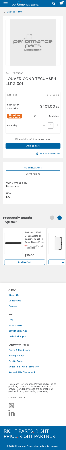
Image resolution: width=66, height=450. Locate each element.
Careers (12, 306)
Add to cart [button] (33, 146)
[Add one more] (57, 125)
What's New (15, 325)
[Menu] (5, 3)
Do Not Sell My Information (23, 366)
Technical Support (18, 336)
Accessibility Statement (21, 372)
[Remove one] (44, 125)
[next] (59, 218)
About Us (13, 295)
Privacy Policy (16, 355)
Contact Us (14, 300)
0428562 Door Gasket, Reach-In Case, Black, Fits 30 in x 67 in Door (34, 238)
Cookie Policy (15, 361)
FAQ (10, 320)
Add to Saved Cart (49, 153)
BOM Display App (17, 331)
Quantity (12, 125)
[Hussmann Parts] (32, 3)
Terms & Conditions (19, 350)
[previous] (52, 218)
